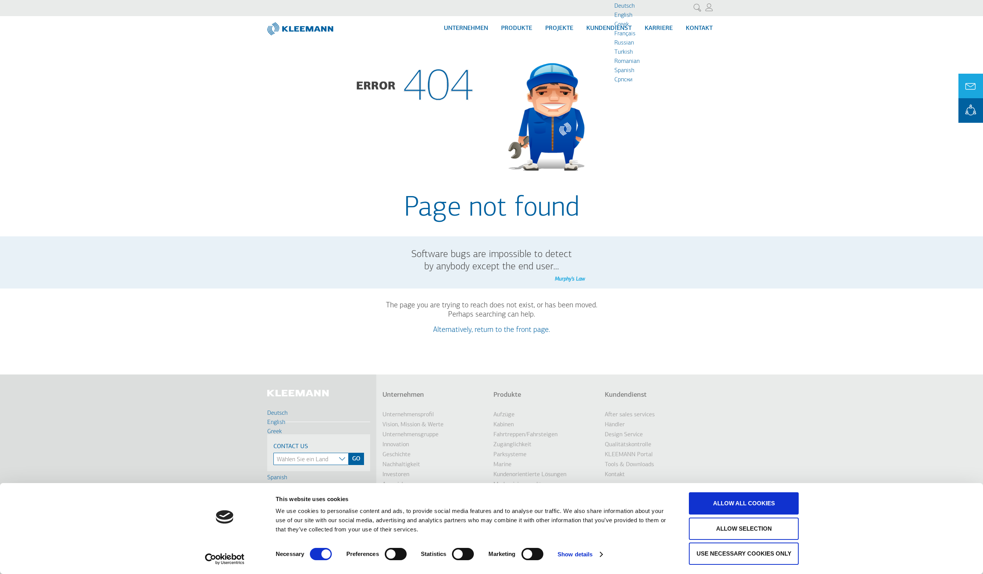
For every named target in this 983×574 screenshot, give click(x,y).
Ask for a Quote (970, 86)
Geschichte (396, 455)
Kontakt (699, 28)
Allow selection (744, 528)
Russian (624, 43)
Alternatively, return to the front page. (491, 330)
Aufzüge (504, 415)
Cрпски (623, 80)
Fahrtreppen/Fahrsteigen (525, 435)
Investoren (395, 475)
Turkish (623, 52)
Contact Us (290, 447)
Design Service (624, 435)
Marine (502, 465)
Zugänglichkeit (512, 445)
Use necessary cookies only (744, 553)
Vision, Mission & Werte (413, 425)
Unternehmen (466, 28)
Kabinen (503, 425)
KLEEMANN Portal (970, 110)
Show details (575, 554)
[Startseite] (301, 25)
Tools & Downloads (629, 465)
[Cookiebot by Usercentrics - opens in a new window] (224, 559)
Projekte (559, 28)
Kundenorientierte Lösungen (529, 475)
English (623, 15)
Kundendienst (609, 28)
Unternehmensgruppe (410, 435)
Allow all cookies (744, 503)
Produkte (516, 28)
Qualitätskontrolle (628, 445)
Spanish (624, 71)
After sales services (630, 415)
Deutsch (624, 6)
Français (624, 34)
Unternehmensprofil (408, 415)
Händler (615, 425)
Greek (621, 24)
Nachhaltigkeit (401, 465)
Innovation (395, 445)
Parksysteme (509, 455)
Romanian (627, 61)
